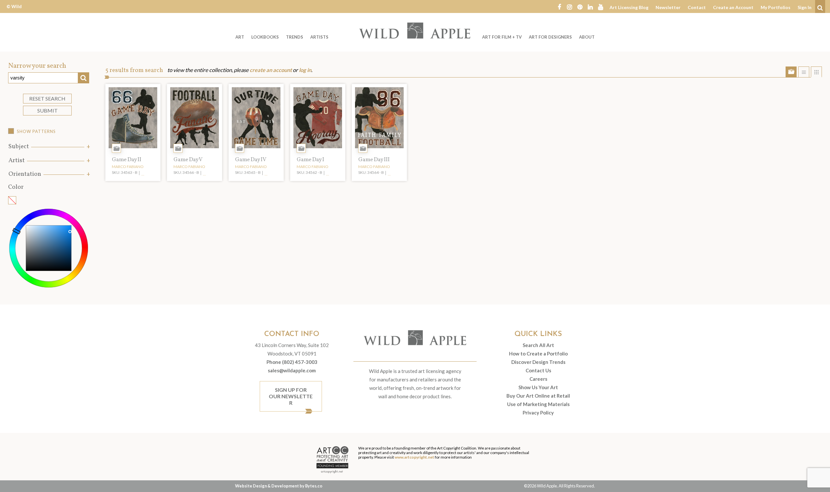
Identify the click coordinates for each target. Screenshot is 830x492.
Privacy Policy (538, 412)
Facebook (559, 6)
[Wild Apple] (415, 30)
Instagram (570, 6)
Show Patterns (36, 131)
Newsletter (668, 7)
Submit (47, 110)
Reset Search (47, 98)
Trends (294, 37)
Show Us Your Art (538, 387)
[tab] (48, 146)
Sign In (805, 7)
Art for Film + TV (502, 37)
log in (305, 70)
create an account (271, 70)
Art (239, 37)
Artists (319, 37)
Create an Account (733, 7)
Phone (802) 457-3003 (292, 362)
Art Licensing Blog (629, 7)
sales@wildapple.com (292, 370)
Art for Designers (550, 37)
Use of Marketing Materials (538, 404)
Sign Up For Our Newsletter (291, 396)
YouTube (601, 6)
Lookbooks (265, 37)
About (587, 37)
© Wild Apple (14, 11)
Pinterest (580, 6)
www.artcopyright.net (414, 457)
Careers (538, 379)
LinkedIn (590, 6)
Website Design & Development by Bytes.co (278, 485)
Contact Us (538, 370)
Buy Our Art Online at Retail (538, 396)
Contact (697, 7)
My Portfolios (775, 7)
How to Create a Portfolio (538, 353)
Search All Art (538, 345)
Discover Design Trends (538, 362)
